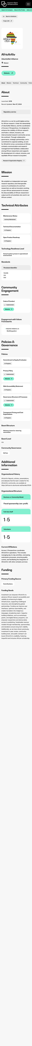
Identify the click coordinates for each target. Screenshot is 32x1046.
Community (23, 83)
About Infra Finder (19, 10)
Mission (9, 83)
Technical (15, 83)
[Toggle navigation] (28, 4)
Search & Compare (7, 10)
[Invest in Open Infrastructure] (9, 4)
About (3, 83)
